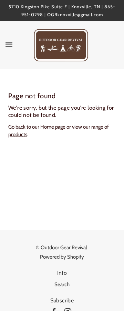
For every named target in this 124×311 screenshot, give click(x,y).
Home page (52, 127)
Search (62, 284)
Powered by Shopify (62, 257)
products (17, 134)
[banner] (61, 45)
